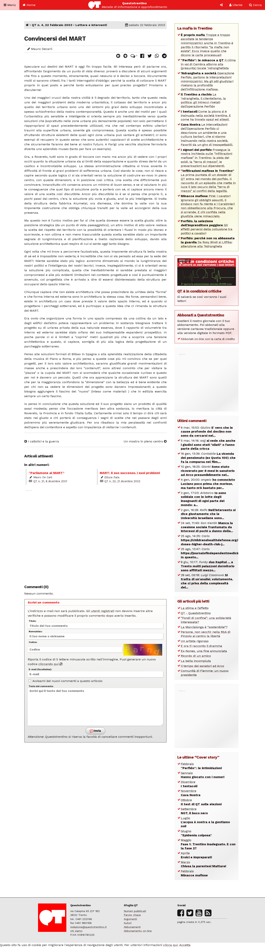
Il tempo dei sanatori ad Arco (202, 666)
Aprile (196, 855)
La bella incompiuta (196, 661)
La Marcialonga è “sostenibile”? (204, 627)
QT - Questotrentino (196, 613)
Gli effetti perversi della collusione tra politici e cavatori (206, 227)
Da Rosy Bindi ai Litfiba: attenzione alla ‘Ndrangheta (208, 242)
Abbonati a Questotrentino (200, 315)
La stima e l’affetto (195, 608)
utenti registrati (102, 611)
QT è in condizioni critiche (199, 291)
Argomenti (130, 919)
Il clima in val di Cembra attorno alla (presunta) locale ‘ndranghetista (208, 64)
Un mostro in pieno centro (144, 441)
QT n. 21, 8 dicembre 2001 (50, 481)
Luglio (205, 822)
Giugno (196, 833)
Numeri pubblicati (135, 911)
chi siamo (76, 930)
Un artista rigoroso (195, 641)
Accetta (185, 945)
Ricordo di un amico (196, 656)
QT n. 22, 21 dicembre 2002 (122, 481)
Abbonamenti (132, 927)
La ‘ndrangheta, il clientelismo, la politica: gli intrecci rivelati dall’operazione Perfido (203, 100)
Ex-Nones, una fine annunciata (204, 651)
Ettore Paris (112, 477)
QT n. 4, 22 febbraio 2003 (52, 25)
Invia (97, 730)
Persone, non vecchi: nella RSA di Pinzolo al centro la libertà (205, 634)
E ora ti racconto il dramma (201, 646)
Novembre (190, 793)
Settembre (194, 811)
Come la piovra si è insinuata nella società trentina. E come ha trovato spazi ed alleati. (206, 115)
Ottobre (201, 802)
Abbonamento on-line (138, 930)
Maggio (208, 844)
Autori (128, 922)
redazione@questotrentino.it (88, 927)
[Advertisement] (95, 535)
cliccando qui (49, 664)
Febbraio (201, 766)
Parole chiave (132, 914)
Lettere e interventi (91, 25)
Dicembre (189, 784)
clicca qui (170, 945)
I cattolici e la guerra (43, 441)
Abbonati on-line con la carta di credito (208, 338)
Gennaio (202, 775)
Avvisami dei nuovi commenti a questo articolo (67, 681)
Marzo (203, 864)
